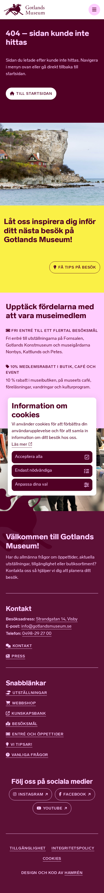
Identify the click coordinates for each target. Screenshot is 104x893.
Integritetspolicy (73, 848)
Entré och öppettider (38, 734)
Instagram (30, 794)
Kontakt (22, 645)
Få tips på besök (77, 267)
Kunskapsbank (29, 713)
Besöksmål (24, 723)
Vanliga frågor (30, 754)
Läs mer (20, 445)
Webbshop (24, 703)
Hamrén (74, 872)
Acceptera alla (29, 457)
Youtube (52, 808)
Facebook (74, 794)
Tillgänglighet (28, 848)
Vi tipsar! (21, 744)
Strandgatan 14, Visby (57, 619)
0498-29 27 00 (37, 634)
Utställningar (30, 692)
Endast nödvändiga (33, 471)
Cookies (52, 858)
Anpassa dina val (31, 484)
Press (18, 656)
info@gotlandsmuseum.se (46, 626)
